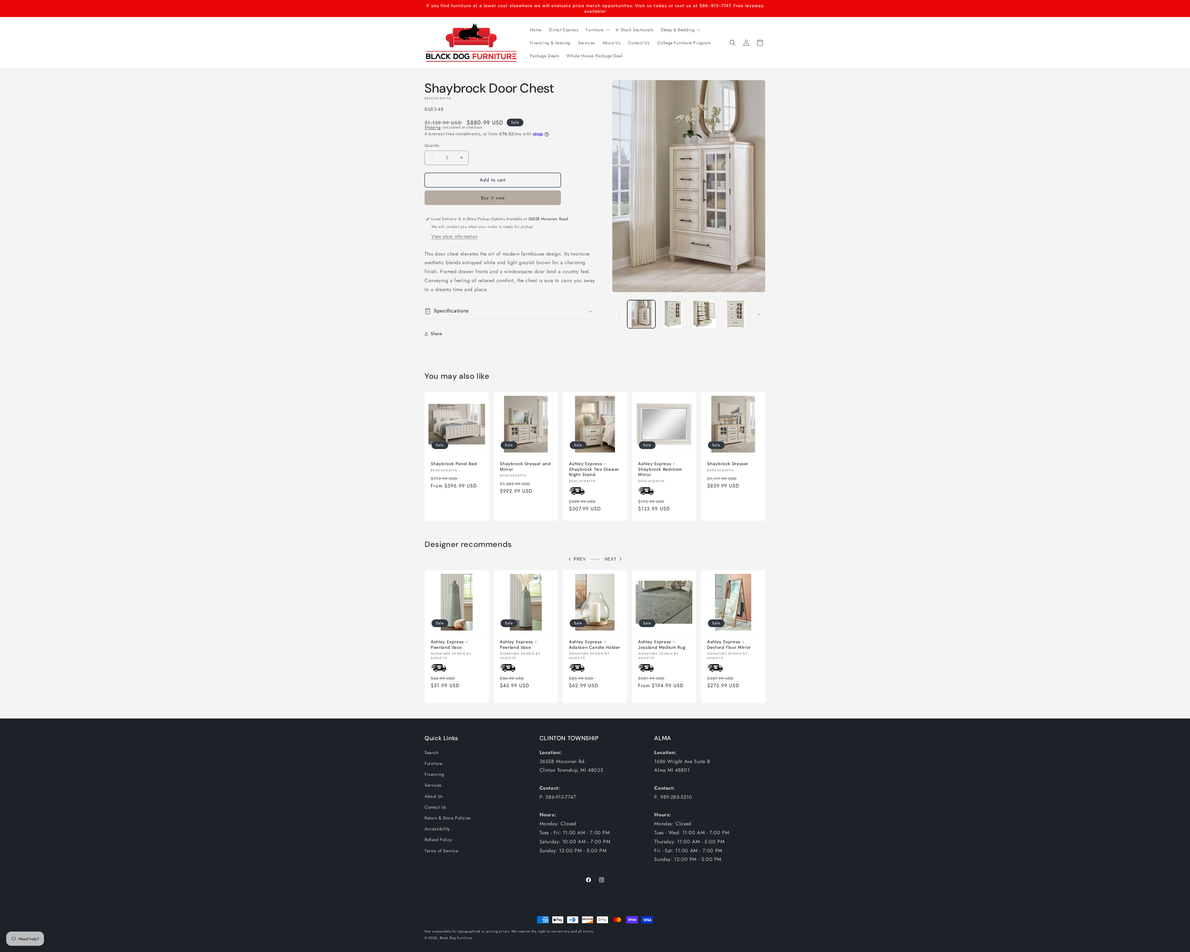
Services (433, 785)
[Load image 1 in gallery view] (641, 314)
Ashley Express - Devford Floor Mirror (729, 644)
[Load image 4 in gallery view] (735, 314)
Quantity (432, 145)
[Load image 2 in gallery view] (673, 314)
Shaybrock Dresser (728, 463)
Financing (434, 774)
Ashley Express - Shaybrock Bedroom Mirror (660, 469)
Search (432, 752)
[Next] (758, 314)
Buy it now (493, 197)
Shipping (433, 127)
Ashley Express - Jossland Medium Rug (661, 644)
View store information (454, 236)
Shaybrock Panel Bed (454, 463)
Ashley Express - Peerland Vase (449, 644)
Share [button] (436, 333)
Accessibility (437, 829)
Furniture (433, 763)
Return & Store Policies (448, 818)
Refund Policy (438, 839)
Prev (580, 559)
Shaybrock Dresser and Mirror (525, 466)
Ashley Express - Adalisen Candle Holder (594, 644)
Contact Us (435, 807)
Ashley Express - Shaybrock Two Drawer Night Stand (594, 469)
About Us (434, 796)
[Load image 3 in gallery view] (704, 314)
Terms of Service (441, 851)
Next (611, 559)
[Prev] (619, 314)
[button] (597, 29)
